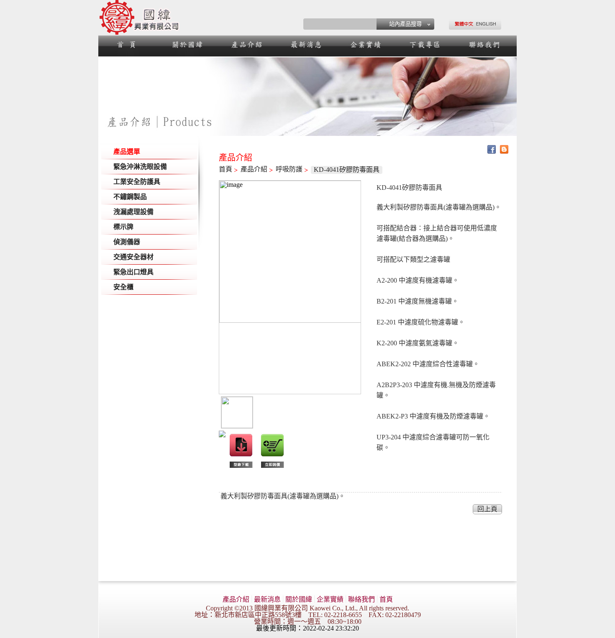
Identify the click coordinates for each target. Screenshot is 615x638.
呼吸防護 (289, 169)
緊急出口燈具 (133, 272)
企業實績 (330, 599)
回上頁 (487, 509)
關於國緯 (298, 599)
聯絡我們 (361, 599)
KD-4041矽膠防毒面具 (346, 169)
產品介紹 (254, 169)
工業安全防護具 (136, 181)
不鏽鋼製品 (130, 196)
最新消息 (267, 599)
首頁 (225, 169)
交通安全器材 (133, 256)
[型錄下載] (241, 467)
